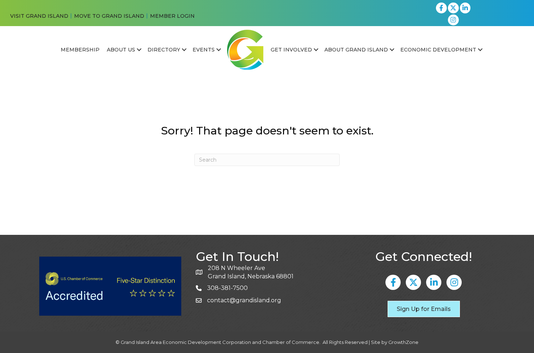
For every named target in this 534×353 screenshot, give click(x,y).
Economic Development (438, 49)
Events (204, 49)
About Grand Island (356, 49)
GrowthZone (403, 342)
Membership (80, 49)
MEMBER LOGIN (172, 15)
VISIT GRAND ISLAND (39, 15)
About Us (121, 49)
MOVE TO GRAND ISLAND (109, 15)
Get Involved (291, 49)
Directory (163, 49)
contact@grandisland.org (244, 300)
